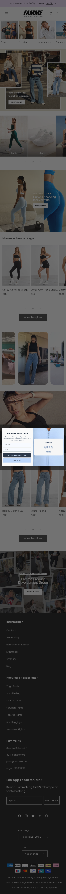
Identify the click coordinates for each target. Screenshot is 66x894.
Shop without (17, 460)
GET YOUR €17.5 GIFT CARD (17, 455)
